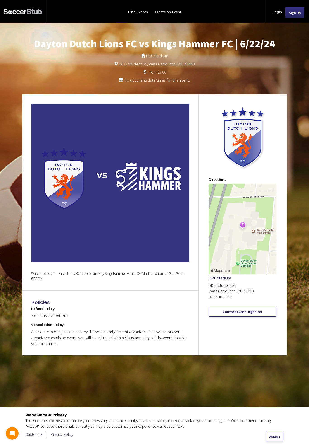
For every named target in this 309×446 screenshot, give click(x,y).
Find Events (138, 12)
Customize (34, 434)
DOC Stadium (220, 278)
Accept (274, 436)
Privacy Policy (62, 434)
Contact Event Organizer (242, 311)
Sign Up (295, 12)
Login (277, 12)
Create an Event (168, 12)
